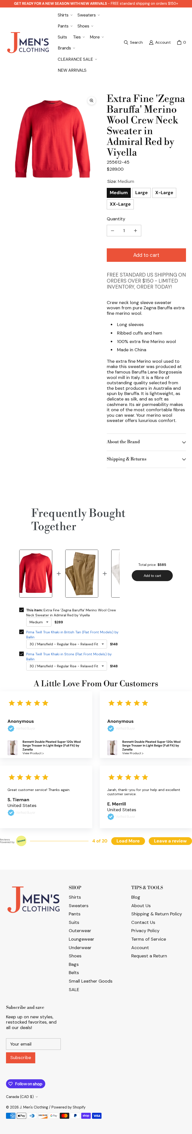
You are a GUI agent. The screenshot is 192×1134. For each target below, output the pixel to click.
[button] (64, 14)
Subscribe (20, 1058)
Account (140, 948)
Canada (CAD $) (20, 1096)
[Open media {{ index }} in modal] (52, 140)
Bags (74, 964)
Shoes (75, 956)
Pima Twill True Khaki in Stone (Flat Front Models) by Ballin (69, 656)
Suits (74, 922)
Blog (135, 897)
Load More (128, 841)
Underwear (80, 948)
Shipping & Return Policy (156, 914)
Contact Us (143, 922)
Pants (74, 914)
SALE (74, 990)
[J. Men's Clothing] (28, 42)
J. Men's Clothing (34, 1107)
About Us (141, 906)
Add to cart (146, 255)
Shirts (75, 897)
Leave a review (170, 841)
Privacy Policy (145, 931)
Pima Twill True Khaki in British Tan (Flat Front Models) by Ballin (72, 634)
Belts (74, 973)
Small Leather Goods (90, 981)
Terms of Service (148, 939)
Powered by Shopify (69, 1107)
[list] (52, 140)
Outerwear (80, 931)
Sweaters (78, 906)
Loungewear (81, 939)
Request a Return (149, 956)
